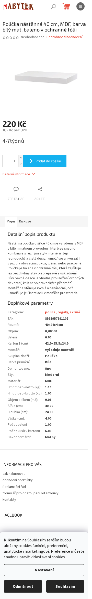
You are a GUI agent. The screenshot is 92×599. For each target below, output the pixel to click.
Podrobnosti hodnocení (65, 37)
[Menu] (80, 6)
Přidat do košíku (48, 161)
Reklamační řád (14, 486)
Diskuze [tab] (25, 221)
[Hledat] (54, 6)
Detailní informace (16, 174)
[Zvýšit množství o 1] (20, 158)
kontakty (9, 499)
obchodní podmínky (18, 480)
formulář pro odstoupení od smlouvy (31, 493)
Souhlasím (65, 586)
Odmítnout (23, 586)
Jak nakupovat (14, 473)
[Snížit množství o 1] (20, 164)
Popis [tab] (11, 221)
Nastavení (44, 570)
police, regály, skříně (62, 312)
